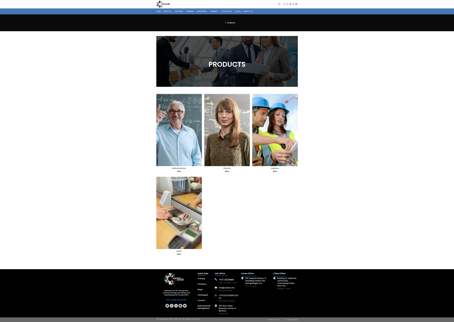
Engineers (275, 168)
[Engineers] (275, 130)
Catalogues (203, 295)
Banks (179, 251)
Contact (201, 300)
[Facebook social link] (284, 4)
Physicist (227, 168)
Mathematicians (179, 168)
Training (201, 278)
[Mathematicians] (179, 130)
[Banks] (179, 213)
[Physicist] (227, 130)
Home (221, 23)
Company (202, 284)
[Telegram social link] (296, 4)
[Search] (279, 4)
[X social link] (287, 4)
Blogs (200, 289)
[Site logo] (163, 4)
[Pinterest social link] (290, 4)
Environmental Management (204, 307)
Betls (179, 171)
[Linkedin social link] (293, 4)
